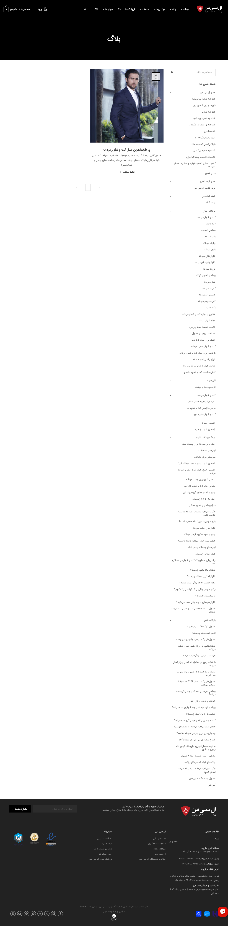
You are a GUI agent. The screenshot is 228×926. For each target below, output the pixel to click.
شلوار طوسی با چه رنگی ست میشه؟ (197, 583)
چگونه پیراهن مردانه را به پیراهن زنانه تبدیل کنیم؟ (196, 770)
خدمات (145, 9)
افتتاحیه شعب (208, 112)
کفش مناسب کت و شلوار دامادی (199, 372)
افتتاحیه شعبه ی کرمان (204, 151)
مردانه (186, 9)
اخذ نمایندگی (159, 839)
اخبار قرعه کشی (208, 181)
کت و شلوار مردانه (207, 217)
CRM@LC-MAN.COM (188, 859)
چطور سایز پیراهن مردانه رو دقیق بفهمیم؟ (195, 727)
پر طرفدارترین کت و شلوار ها (201, 408)
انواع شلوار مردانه (207, 321)
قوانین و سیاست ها (103, 849)
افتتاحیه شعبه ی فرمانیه (204, 99)
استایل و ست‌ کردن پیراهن (202, 778)
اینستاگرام (211, 202)
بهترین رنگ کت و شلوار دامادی (200, 486)
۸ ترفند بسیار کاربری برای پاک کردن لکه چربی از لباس (196, 747)
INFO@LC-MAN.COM (193, 864)
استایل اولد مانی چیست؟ (203, 570)
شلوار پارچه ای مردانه (205, 262)
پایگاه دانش (210, 620)
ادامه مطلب (128, 172)
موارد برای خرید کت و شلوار (202, 402)
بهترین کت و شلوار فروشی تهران (199, 492)
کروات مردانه (209, 269)
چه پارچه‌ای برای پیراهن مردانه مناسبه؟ (196, 733)
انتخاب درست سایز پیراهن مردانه (199, 366)
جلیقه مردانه (209, 243)
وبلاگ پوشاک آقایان (206, 437)
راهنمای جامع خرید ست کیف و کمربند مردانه (197, 471)
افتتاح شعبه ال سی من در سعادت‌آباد (197, 740)
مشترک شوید (21, 809)
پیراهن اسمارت (208, 230)
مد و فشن (210, 173)
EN (96, 9)
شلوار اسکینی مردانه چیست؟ (201, 576)
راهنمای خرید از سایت (205, 429)
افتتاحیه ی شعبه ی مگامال (203, 125)
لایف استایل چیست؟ (205, 554)
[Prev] (99, 187)
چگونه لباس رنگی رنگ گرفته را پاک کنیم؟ (195, 589)
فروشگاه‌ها (130, 9)
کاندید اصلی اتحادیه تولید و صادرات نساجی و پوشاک (194, 165)
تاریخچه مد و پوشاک (205, 387)
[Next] (77, 187)
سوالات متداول (159, 849)
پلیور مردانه (210, 250)
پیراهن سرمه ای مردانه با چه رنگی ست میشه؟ (196, 692)
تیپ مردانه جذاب (207, 450)
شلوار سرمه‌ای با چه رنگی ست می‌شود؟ (196, 602)
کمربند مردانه (209, 288)
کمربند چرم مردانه (207, 301)
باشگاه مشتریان (104, 839)
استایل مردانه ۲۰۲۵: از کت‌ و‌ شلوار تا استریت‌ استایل (194, 610)
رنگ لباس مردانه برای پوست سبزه (199, 444)
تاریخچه (211, 380)
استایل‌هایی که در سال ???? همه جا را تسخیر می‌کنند (197, 683)
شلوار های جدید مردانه (204, 528)
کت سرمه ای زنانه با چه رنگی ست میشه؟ (195, 720)
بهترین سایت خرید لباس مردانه (200, 534)
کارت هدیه (107, 844)
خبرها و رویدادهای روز (204, 105)
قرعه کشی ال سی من (205, 188)
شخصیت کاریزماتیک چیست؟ (201, 714)
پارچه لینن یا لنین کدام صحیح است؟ (197, 521)
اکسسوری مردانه (207, 295)
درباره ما (109, 9)
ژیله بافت (211, 224)
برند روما (161, 9)
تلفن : (216, 839)
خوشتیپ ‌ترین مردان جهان (202, 701)
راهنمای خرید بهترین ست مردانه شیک (196, 463)
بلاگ (119, 9)
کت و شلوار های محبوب (204, 414)
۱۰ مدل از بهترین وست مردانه (201, 479)
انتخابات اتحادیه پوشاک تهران (201, 157)
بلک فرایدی (210, 131)
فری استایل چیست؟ (205, 596)
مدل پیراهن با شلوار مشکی (202, 505)
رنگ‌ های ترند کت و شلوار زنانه (200, 762)
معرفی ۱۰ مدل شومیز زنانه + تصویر (198, 756)
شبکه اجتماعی (209, 196)
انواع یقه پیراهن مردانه (204, 359)
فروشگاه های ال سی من (100, 859)
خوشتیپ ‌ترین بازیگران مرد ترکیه (199, 656)
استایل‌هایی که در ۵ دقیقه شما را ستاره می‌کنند (197, 647)
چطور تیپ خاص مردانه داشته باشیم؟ (197, 541)
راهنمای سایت (209, 423)
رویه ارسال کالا (105, 854)
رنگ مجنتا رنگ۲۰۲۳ (205, 138)
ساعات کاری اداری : (210, 848)
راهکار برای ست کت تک (203, 340)
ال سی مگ (160, 854)
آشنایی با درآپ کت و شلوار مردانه (199, 314)
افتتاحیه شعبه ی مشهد (204, 118)
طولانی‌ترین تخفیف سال (203, 144)
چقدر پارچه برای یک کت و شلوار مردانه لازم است (194, 561)
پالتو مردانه (210, 237)
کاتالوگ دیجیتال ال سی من (152, 859)
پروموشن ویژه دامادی (205, 457)
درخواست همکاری (157, 844)
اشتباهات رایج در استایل (204, 333)
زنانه (174, 9)
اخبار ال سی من (208, 92)
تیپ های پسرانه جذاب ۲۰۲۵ (201, 547)
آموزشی (212, 785)
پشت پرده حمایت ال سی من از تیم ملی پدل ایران (196, 673)
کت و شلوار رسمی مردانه (203, 346)
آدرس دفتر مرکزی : (210, 869)
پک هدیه (211, 308)
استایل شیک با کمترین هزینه (201, 627)
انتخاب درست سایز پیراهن (202, 327)
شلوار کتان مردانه (207, 256)
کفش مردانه (210, 282)
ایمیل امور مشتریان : (209, 859)
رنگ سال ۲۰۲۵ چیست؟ (204, 499)
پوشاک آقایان (209, 211)
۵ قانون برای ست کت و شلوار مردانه (197, 353)
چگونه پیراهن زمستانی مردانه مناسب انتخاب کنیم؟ (197, 513)
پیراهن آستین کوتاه (206, 275)
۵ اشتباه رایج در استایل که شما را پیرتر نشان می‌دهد (194, 663)
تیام (105, 911)
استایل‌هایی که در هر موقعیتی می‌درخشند (195, 639)
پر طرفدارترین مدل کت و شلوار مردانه (126, 149)
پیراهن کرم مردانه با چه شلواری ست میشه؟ (194, 707)
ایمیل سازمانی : (211, 864)
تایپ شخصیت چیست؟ (204, 633)
